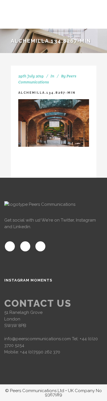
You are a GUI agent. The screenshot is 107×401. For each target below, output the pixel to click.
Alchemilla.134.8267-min (47, 93)
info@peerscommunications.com (37, 338)
